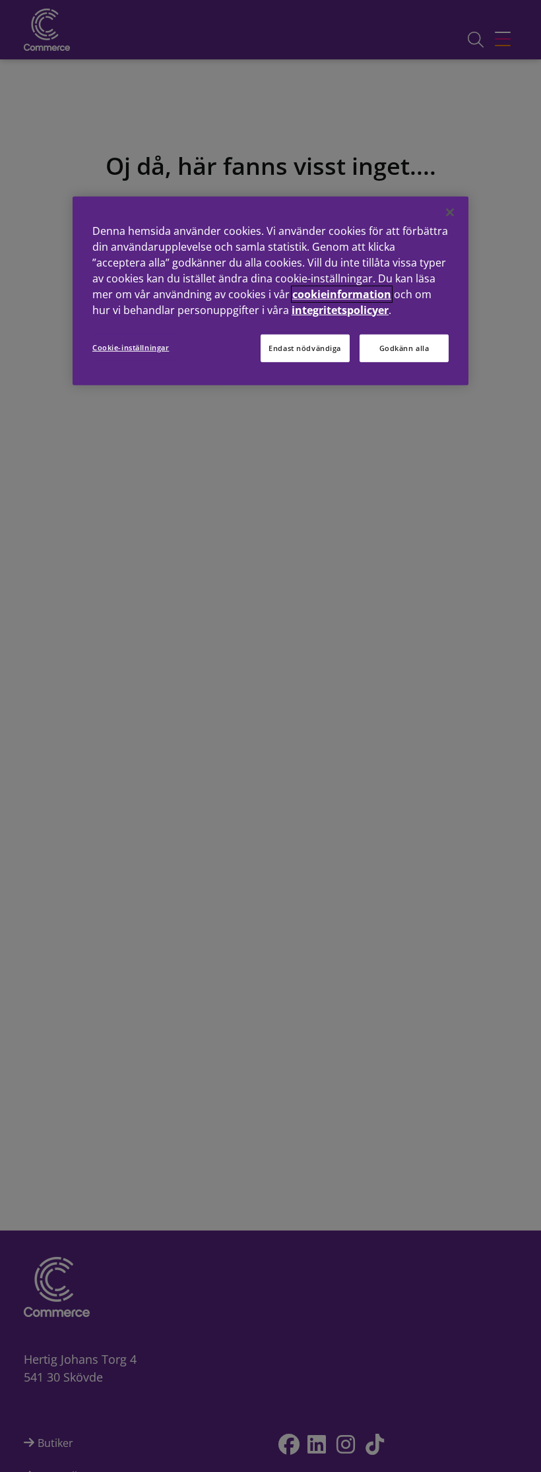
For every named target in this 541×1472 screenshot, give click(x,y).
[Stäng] (449, 211)
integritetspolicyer (340, 309)
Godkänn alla (404, 347)
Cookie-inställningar (130, 347)
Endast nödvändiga (305, 347)
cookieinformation (341, 293)
